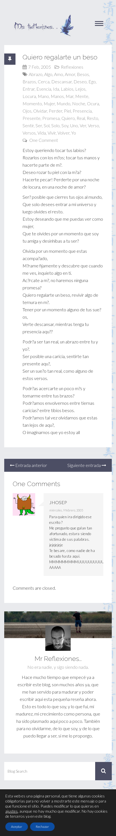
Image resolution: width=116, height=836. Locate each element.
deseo (80, 81)
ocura (93, 103)
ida (56, 88)
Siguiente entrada (84, 465)
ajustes (11, 811)
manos (57, 96)
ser (38, 125)
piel (67, 110)
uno (74, 125)
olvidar (40, 110)
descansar (61, 81)
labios (67, 88)
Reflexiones (72, 67)
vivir (52, 132)
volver (63, 132)
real (81, 118)
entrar (29, 88)
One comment (43, 140)
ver (83, 125)
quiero (68, 118)
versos (29, 132)
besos (83, 74)
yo (73, 132)
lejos (80, 88)
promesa (51, 118)
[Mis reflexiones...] (44, 17)
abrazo (36, 74)
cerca (44, 81)
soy (64, 125)
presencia (82, 110)
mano (43, 96)
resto (92, 118)
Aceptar (16, 826)
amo (58, 74)
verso (93, 125)
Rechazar (42, 826)
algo (48, 74)
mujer (49, 103)
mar (69, 96)
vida (41, 132)
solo (55, 125)
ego (92, 81)
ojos (27, 110)
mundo (63, 103)
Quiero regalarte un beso (60, 57)
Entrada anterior (30, 465)
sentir (28, 125)
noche (78, 103)
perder (55, 110)
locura (29, 96)
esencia (43, 88)
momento (32, 103)
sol (47, 125)
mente (81, 96)
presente (32, 118)
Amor (70, 74)
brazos (29, 81)
